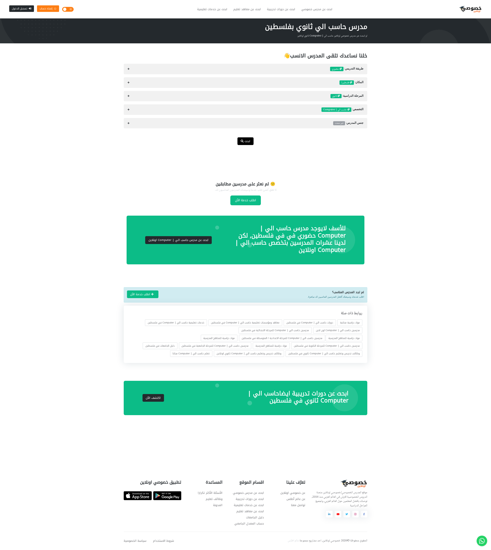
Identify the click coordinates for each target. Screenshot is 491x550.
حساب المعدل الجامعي (249, 523)
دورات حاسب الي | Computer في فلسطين (309, 322)
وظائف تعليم (214, 499)
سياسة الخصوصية (135, 540)
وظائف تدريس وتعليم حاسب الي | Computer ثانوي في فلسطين (324, 353)
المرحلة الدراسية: (347, 96)
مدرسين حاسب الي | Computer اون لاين (338, 330)
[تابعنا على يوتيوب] (338, 514)
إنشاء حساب (46, 8)
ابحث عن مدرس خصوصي (316, 9)
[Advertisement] (242, 160)
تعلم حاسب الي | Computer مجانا (191, 353)
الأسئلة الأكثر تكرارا (210, 493)
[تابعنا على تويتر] (346, 514)
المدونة (217, 505)
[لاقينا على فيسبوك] (364, 514)
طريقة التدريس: (347, 69)
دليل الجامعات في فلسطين (160, 345)
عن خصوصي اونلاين (292, 493)
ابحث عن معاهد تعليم (247, 9)
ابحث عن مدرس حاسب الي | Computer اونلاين (178, 240)
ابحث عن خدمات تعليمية (212, 9)
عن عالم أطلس (296, 499)
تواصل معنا (298, 505)
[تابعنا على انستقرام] (355, 514)
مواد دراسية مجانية (350, 322)
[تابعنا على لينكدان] (329, 514)
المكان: (352, 83)
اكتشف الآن (153, 398)
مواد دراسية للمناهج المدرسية (344, 338)
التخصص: (343, 110)
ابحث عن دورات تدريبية (281, 9)
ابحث (247, 141)
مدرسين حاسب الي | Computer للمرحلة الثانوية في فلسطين (327, 345)
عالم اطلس (293, 540)
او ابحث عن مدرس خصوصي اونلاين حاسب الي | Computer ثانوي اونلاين (332, 36)
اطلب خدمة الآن (245, 200)
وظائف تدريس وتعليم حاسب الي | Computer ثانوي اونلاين (249, 353)
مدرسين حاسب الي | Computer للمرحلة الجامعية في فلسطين (215, 345)
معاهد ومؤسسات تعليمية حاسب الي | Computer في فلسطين (245, 322)
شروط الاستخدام (163, 540)
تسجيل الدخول (19, 8)
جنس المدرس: (349, 123)
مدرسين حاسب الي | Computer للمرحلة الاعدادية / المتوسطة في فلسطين (282, 338)
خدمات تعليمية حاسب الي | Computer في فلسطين (176, 322)
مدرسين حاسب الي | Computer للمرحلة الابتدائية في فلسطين (275, 330)
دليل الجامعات (255, 517)
